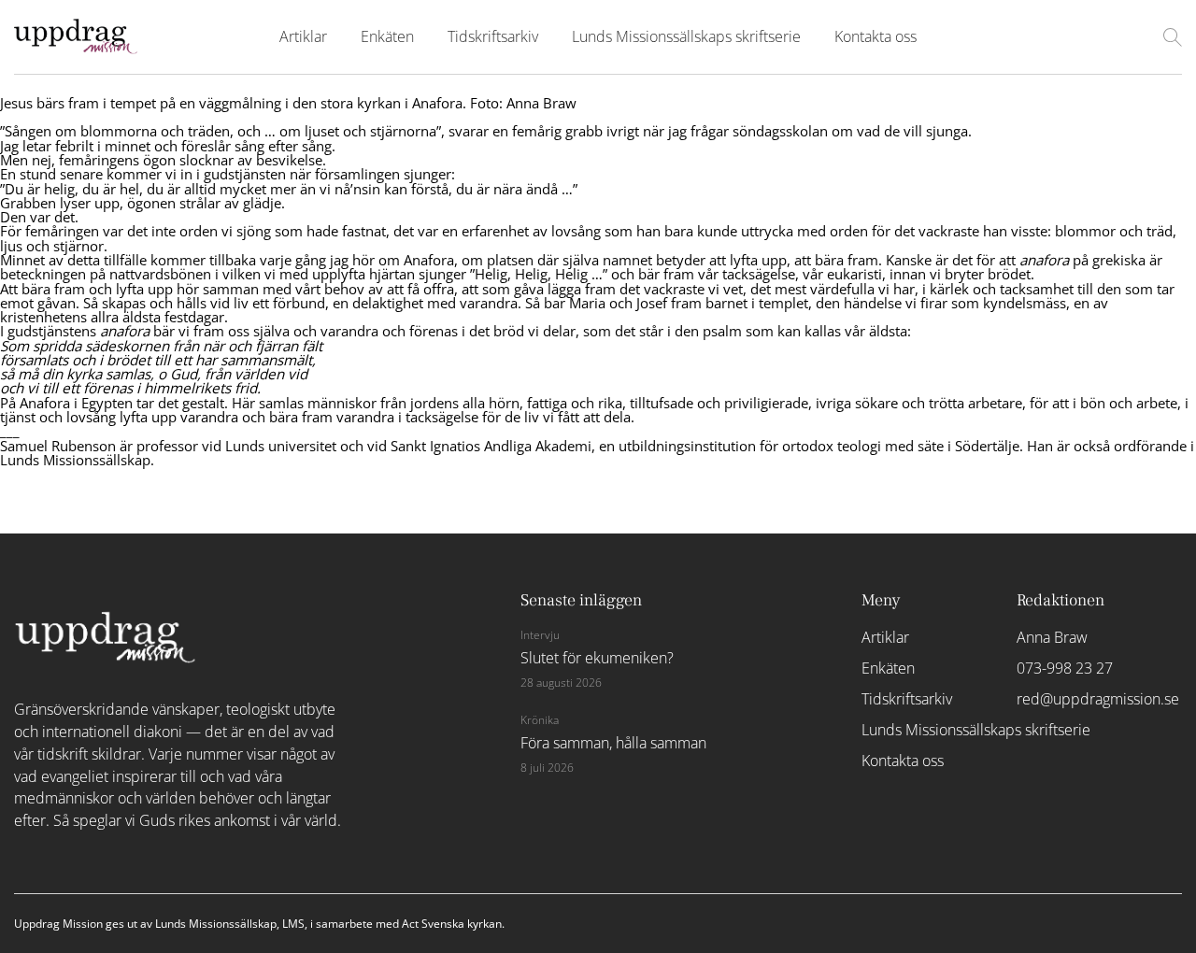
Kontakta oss (875, 36)
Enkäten (387, 36)
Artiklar (303, 36)
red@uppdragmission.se (1084, 699)
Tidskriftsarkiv (493, 36)
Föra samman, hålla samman (613, 743)
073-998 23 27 (1065, 668)
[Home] (75, 48)
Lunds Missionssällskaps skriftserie (686, 36)
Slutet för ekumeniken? (597, 657)
